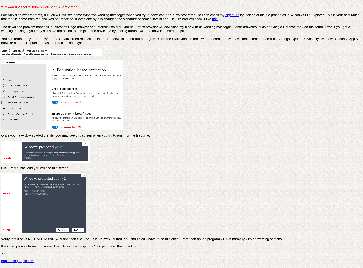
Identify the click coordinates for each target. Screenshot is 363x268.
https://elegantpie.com (17, 261)
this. (215, 19)
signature (232, 15)
